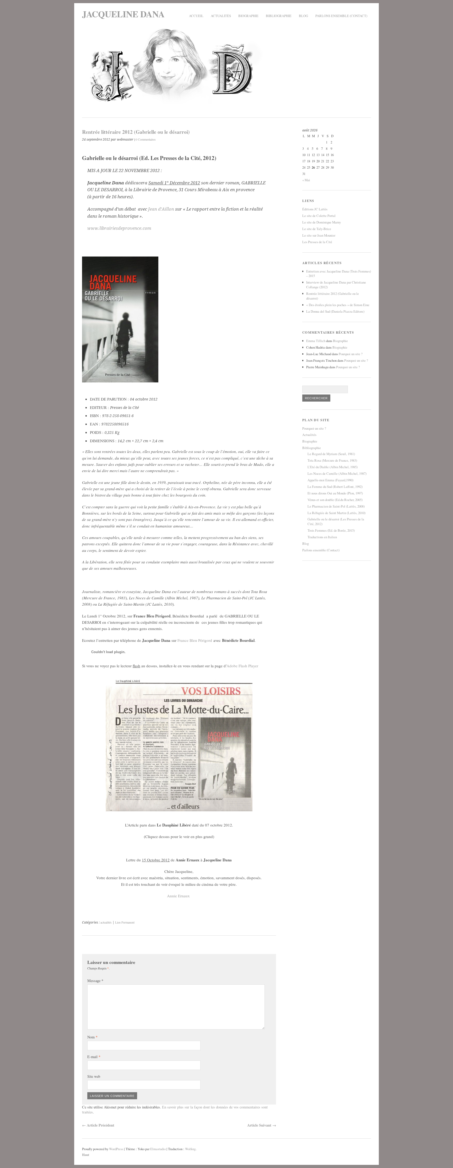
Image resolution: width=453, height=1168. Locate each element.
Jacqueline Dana (123, 13)
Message (95, 980)
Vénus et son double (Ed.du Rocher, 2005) (335, 499)
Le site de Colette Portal (319, 215)
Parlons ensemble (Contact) (341, 15)
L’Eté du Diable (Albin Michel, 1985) (333, 467)
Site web (93, 1076)
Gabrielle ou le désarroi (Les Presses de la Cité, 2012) (336, 521)
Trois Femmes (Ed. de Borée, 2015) (331, 530)
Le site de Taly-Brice (316, 228)
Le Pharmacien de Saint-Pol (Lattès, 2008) (336, 506)
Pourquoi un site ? (351, 353)
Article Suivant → (261, 1125)
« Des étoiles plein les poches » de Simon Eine (337, 304)
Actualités (221, 15)
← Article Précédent (98, 1125)
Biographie (248, 15)
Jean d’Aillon (161, 209)
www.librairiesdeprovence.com (119, 228)
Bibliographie (279, 15)
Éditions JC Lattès (314, 209)
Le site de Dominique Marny (321, 222)
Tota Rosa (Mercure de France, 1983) (332, 460)
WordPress (116, 1148)
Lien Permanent (124, 922)
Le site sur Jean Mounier (318, 235)
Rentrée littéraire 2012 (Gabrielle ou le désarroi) (332, 296)
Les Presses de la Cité (317, 241)
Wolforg (190, 1148)
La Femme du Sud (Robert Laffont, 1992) (335, 486)
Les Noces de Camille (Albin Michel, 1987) (337, 473)
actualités (106, 922)
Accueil (196, 15)
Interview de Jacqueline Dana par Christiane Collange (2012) (336, 284)
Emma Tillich (315, 340)
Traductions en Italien (322, 537)
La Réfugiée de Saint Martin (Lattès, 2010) (336, 512)
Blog (303, 15)
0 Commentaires (146, 139)
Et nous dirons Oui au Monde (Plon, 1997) (335, 493)
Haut (85, 1154)
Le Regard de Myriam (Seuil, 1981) (331, 453)
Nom (92, 1036)
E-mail (93, 1056)
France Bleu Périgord (194, 640)
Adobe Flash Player (242, 665)
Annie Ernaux (178, 895)
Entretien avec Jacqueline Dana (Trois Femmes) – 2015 (338, 273)
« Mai (306, 180)
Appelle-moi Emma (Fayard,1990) (330, 480)
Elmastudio (158, 1148)
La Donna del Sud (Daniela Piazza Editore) (335, 311)
